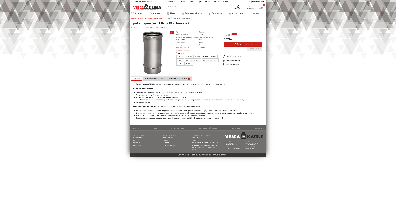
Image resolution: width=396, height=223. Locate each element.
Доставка (182, 1)
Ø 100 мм (180, 56)
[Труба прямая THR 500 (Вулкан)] (152, 53)
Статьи (207, 1)
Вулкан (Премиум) (160, 18)
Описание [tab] (137, 78)
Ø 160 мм (197, 60)
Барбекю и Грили (177, 128)
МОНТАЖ (166, 142)
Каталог (140, 18)
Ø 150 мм (189, 60)
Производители (169, 145)
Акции (165, 140)
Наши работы (168, 137)
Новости (136, 142)
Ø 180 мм (206, 60)
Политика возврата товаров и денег (203, 148)
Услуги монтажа (232, 65)
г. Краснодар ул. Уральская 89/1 (142, 1)
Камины (135, 128)
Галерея (216, 1)
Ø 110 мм (197, 56)
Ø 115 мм (205, 56)
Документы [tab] (173, 78)
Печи (155, 128)
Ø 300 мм (189, 64)
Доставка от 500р (233, 61)
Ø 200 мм (214, 60)
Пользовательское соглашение (204, 145)
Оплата (191, 1)
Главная (133, 18)
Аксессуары (259, 128)
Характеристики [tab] (150, 78)
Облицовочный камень (208, 128)
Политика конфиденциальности (205, 142)
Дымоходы (148, 18)
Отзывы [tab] (185, 78)
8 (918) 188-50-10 (257, 1)
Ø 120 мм (213, 56)
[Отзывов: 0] (136, 27)
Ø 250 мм (180, 64)
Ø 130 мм (180, 60)
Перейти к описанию (183, 50)
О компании (171, 1)
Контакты (226, 1)
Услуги (199, 1)
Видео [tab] (163, 78)
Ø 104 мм (189, 56)
